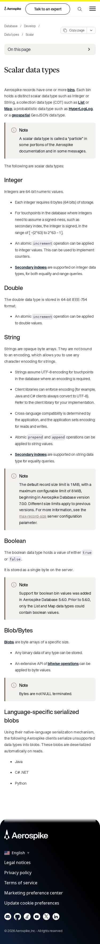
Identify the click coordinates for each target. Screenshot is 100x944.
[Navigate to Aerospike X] (46, 917)
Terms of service (20, 883)
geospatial (21, 115)
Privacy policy (17, 873)
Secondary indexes (31, 267)
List (81, 102)
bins (71, 89)
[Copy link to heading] (26, 180)
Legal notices (17, 862)
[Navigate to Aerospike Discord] (7, 917)
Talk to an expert (48, 9)
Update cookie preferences (31, 903)
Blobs (9, 642)
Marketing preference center (33, 893)
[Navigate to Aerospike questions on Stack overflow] (27, 917)
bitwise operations (63, 663)
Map (8, 108)
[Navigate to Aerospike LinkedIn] (55, 917)
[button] (79, 9)
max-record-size (33, 516)
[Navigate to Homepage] (12, 9)
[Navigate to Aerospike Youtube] (36, 917)
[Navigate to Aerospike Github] (17, 917)
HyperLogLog (81, 108)
